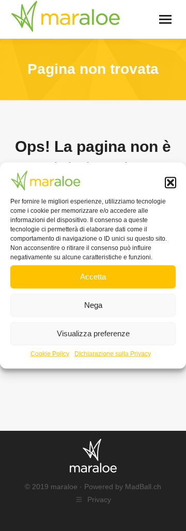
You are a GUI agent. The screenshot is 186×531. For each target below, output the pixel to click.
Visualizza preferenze (93, 333)
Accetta (93, 276)
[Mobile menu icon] (165, 19)
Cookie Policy (49, 353)
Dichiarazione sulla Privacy (112, 353)
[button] (170, 183)
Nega (93, 305)
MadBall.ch (143, 486)
